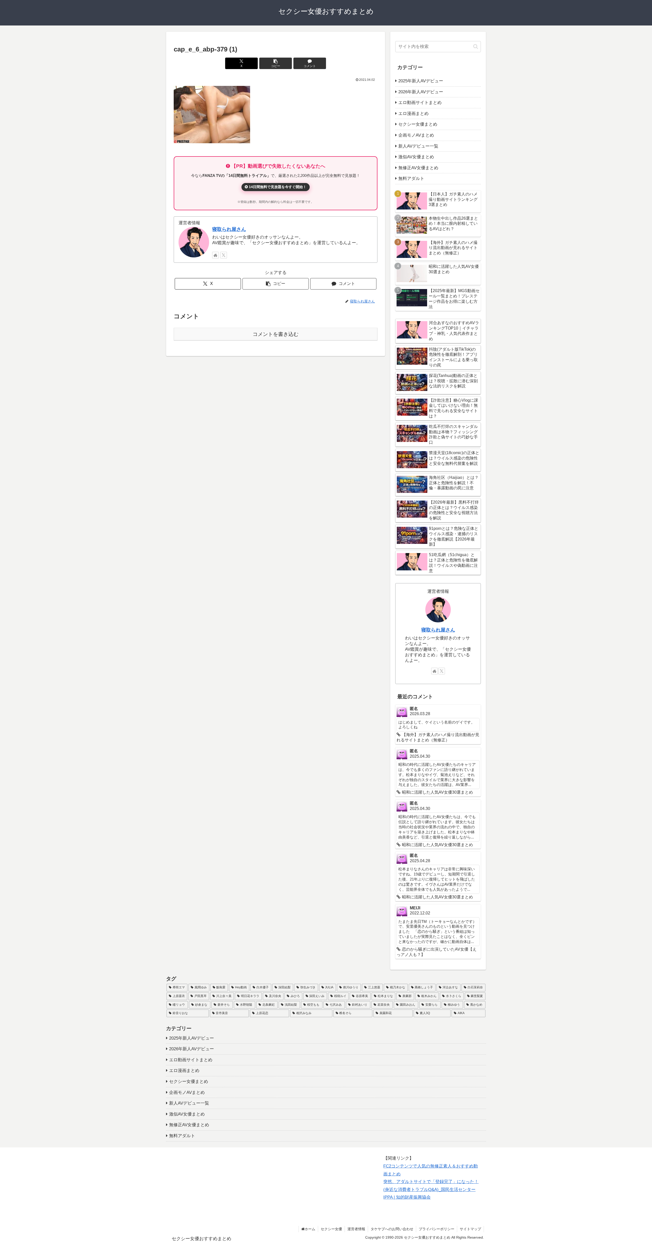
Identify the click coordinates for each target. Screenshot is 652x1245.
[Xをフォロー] (223, 255)
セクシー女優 (331, 1229)
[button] (275, 63)
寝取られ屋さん (229, 229)
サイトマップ (470, 1229)
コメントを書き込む (275, 334)
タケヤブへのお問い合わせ (392, 1229)
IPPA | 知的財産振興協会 (407, 1197)
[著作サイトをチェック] (215, 255)
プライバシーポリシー (436, 1229)
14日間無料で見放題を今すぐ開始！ (277, 187)
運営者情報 (356, 1229)
